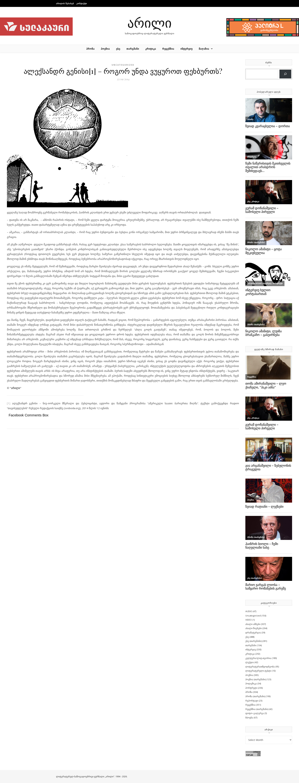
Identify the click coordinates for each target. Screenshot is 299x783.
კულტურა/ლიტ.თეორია (258, 658)
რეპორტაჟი (251, 700)
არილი (149, 22)
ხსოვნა (249, 717)
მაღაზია (204, 48)
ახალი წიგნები (253, 628)
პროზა (90, 48)
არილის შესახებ (65, 3)
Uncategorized (123, 64)
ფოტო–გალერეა (254, 713)
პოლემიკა (251, 683)
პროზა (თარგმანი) (255, 696)
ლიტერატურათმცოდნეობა (260, 666)
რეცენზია (168, 48)
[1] (8, 403)
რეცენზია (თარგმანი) (256, 709)
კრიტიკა (150, 48)
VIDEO (248, 619)
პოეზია (105, 48)
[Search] (285, 74)
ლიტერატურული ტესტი (258, 670)
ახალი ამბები (252, 624)
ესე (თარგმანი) (253, 641)
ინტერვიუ (186, 48)
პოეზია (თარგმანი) (255, 679)
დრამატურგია (253, 632)
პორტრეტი (251, 687)
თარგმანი (132, 48)
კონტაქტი (81, 3)
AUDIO (248, 611)
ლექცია (249, 662)
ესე (118, 48)
